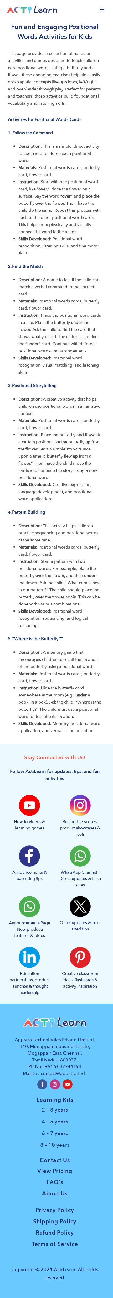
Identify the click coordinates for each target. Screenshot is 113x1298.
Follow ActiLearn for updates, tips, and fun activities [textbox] (55, 775)
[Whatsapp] (80, 847)
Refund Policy (55, 1233)
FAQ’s (55, 1182)
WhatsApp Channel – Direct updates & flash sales (80, 878)
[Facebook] (29, 847)
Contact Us (55, 1160)
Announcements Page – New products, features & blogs (29, 929)
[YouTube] (29, 797)
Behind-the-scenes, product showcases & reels (80, 828)
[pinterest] (80, 949)
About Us (55, 1194)
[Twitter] (80, 898)
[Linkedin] (29, 949)
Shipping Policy (54, 1221)
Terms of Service (55, 1244)
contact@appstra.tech (64, 1073)
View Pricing (54, 1171)
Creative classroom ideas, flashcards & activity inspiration (80, 980)
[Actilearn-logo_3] (32, 7)
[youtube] (68, 1084)
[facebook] (42, 1084)
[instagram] (55, 1084)
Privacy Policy (54, 1210)
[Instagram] (80, 797)
